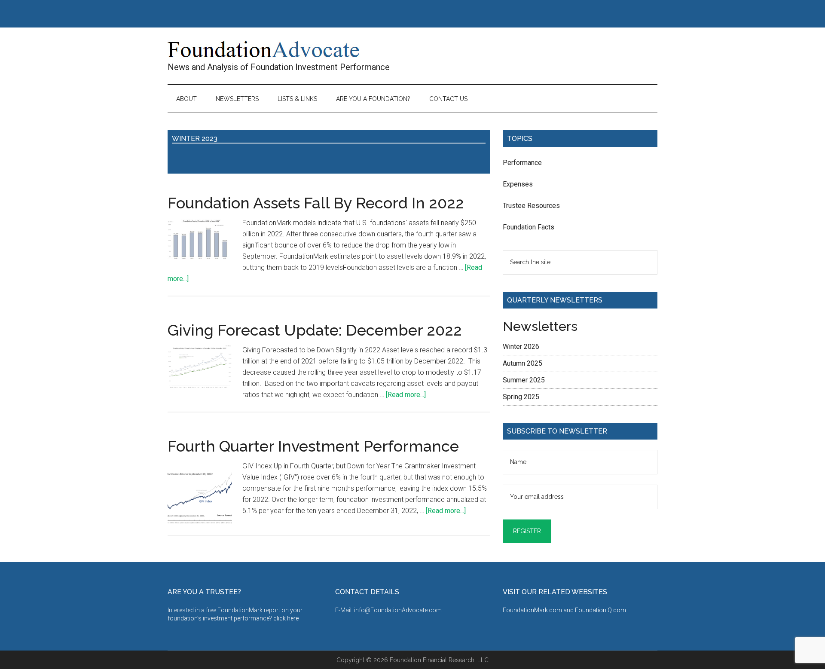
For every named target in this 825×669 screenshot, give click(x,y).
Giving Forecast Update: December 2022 (315, 330)
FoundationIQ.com (600, 610)
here (293, 618)
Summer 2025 (524, 380)
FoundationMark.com (533, 610)
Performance (522, 163)
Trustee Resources (531, 206)
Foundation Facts (528, 227)
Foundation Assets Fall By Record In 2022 (316, 203)
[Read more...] (406, 395)
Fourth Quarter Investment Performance (313, 446)
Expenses (518, 184)
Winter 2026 (521, 346)
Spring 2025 (521, 397)
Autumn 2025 (522, 363)
